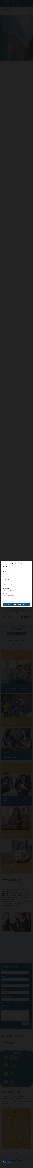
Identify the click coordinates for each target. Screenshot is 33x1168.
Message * (5, 593)
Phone (4, 576)
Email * (5, 571)
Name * (5, 566)
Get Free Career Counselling (16, 604)
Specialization (6, 588)
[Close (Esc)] (30, 2)
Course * (5, 582)
